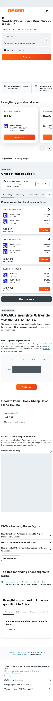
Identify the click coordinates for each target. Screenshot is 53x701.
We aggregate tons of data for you (18, 684)
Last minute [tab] (33, 195)
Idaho (25, 655)
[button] (4, 11)
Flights (19, 652)
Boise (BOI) (11, 629)
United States (16, 655)
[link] (26, 387)
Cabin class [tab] (21, 612)
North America (39, 652)
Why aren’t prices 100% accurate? (18, 689)
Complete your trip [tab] (38, 612)
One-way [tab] (20, 195)
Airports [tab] (8, 612)
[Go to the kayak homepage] (16, 10)
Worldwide (28, 652)
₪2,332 (5, 20)
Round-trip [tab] (7, 195)
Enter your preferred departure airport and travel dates (26, 582)
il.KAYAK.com (10, 652)
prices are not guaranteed (12, 673)
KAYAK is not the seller (13, 680)
